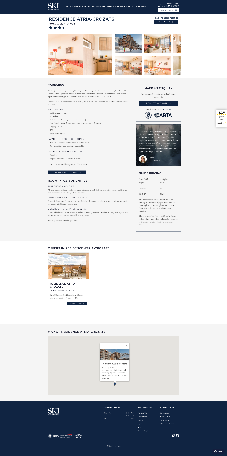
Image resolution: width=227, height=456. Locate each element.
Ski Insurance (164, 413)
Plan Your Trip (142, 413)
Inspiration (98, 6)
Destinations (71, 6)
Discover (76, 303)
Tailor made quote (65, 172)
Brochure (141, 6)
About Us (85, 6)
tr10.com (117, 446)
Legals (140, 424)
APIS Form (163, 424)
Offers (109, 6)
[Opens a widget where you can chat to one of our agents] (218, 452)
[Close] (126, 346)
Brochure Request (143, 431)
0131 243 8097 (164, 109)
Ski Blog (140, 420)
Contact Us (172, 424)
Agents (129, 6)
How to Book (142, 417)
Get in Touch (167, 10)
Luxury (119, 6)
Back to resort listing (166, 18)
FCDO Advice (165, 417)
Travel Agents (164, 420)
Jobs (139, 427)
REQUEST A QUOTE (157, 103)
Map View (164, 21)
